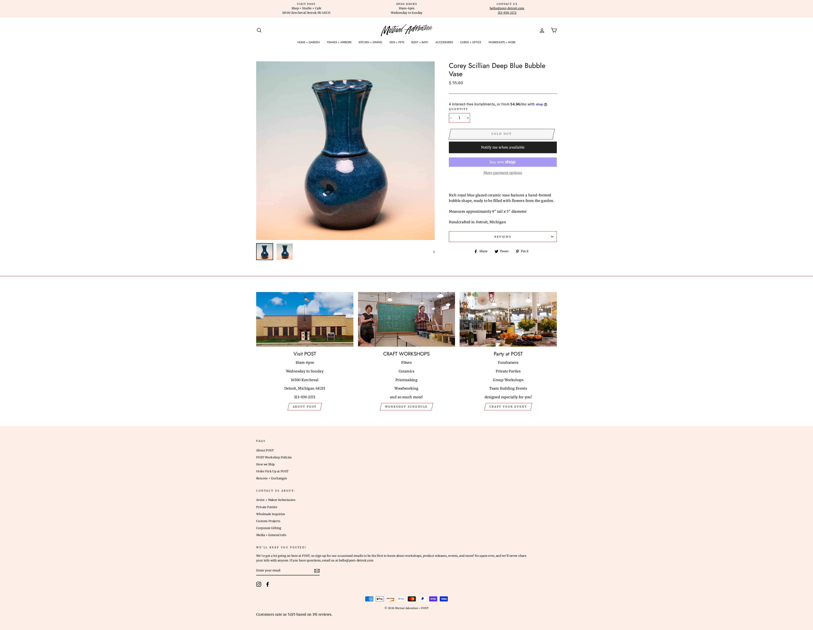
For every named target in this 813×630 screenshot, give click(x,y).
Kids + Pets (397, 42)
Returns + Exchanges (271, 478)
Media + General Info (271, 535)
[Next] (432, 251)
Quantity (458, 109)
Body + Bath (419, 42)
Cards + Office (470, 42)
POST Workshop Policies (274, 457)
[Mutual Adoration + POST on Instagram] (258, 584)
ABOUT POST (305, 406)
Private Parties (266, 507)
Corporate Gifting (268, 528)
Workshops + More (502, 42)
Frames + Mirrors (339, 42)
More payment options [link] (503, 173)
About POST (265, 450)
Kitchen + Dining (370, 42)
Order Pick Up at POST (272, 471)
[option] (306, 8)
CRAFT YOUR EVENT (508, 406)
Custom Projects (268, 521)
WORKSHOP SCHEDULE (406, 406)
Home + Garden (308, 42)
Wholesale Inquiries (270, 514)
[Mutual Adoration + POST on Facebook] (267, 584)
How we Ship (265, 464)
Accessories (444, 42)
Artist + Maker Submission (275, 500)
